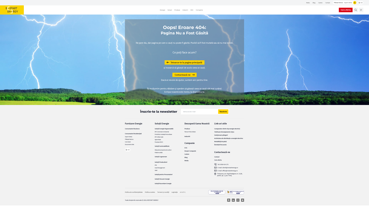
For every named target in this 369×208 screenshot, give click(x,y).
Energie (162, 10)
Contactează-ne (182, 74)
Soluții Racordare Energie (163, 183)
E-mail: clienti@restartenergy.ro (228, 168)
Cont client (128, 142)
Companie (199, 10)
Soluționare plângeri (221, 135)
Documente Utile (129, 144)
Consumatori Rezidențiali (133, 134)
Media (308, 3)
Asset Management (160, 168)
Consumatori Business (132, 129)
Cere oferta (346, 10)
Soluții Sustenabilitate (162, 146)
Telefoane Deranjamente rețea (224, 132)
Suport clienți (348, 2)
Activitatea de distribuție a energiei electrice (228, 138)
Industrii (185, 10)
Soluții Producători (161, 162)
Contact (327, 3)
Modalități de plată (220, 141)
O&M (156, 170)
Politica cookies (150, 192)
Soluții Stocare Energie (162, 179)
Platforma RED (159, 152)
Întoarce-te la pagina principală (186, 62)
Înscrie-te (223, 111)
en (362, 3)
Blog (314, 3)
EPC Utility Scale (159, 137)
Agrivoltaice (158, 139)
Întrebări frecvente (220, 145)
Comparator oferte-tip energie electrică (227, 129)
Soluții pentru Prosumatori (163, 174)
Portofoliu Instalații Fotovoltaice (163, 134)
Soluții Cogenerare (161, 157)
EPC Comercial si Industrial (162, 132)
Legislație (175, 192)
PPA (156, 165)
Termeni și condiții (163, 192)
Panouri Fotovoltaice (190, 132)
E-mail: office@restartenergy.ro (228, 171)
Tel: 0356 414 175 (223, 164)
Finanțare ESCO (159, 142)
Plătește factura (338, 2)
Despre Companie (190, 151)
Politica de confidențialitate (134, 192)
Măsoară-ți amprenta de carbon (163, 150)
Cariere (320, 3)
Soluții (170, 10)
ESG (192, 10)
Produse (177, 10)
